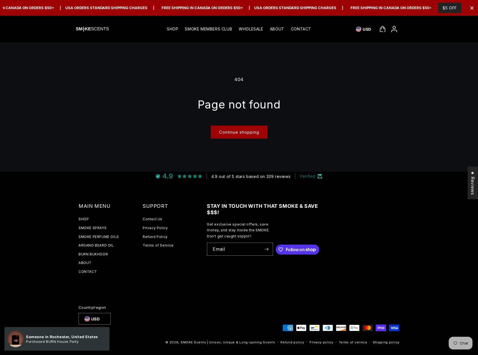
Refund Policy (155, 237)
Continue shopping (239, 132)
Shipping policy (386, 342)
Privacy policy (321, 342)
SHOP (84, 219)
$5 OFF (450, 8)
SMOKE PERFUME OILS (99, 237)
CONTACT (88, 272)
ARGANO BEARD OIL (96, 245)
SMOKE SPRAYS (92, 228)
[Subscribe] (267, 249)
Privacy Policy (155, 228)
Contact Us (152, 219)
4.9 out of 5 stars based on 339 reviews (250, 176)
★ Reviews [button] (473, 183)
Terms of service (353, 342)
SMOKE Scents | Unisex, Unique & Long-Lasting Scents (228, 342)
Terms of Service (158, 245)
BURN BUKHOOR (93, 254)
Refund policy (292, 342)
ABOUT (85, 263)
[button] (382, 29)
